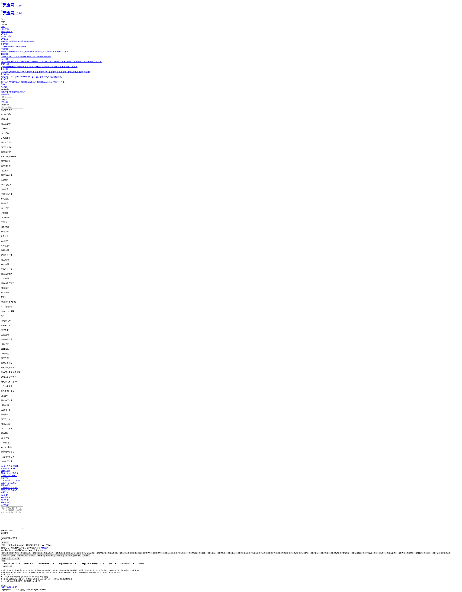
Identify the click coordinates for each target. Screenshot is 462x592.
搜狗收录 (5, 52)
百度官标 (15, 62)
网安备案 (22, 46)
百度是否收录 (54, 62)
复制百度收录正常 (73, 553)
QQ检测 (4, 67)
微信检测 (12, 67)
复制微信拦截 (22, 556)
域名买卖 (13, 92)
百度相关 (5, 59)
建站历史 (5, 39)
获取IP (17, 77)
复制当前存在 (282, 553)
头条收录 (29, 72)
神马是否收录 (51, 72)
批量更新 (77, 556)
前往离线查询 (42, 548)
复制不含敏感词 (379, 553)
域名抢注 (21, 92)
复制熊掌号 (147, 553)
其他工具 (5, 79)
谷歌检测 (54, 67)
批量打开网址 (58, 82)
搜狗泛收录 (52, 52)
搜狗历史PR (29, 52)
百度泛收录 (77, 62)
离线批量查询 (7, 32)
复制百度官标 (169, 553)
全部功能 (5, 505)
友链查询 (47, 57)
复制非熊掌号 (157, 553)
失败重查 (5, 558)
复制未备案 (314, 553)
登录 (3, 102)
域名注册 (5, 92)
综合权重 (5, 57)
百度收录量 (6, 62)
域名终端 (48, 77)
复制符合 (59, 556)
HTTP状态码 (26, 77)
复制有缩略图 (344, 553)
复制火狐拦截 (113, 553)
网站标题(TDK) (7, 77)
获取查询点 (6, 502)
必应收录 (20, 72)
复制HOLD (334, 553)
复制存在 (402, 553)
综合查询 (5, 29)
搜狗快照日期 (41, 52)
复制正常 (5, 553)
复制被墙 (427, 553)
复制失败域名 (15, 558)
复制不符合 (68, 556)
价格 (3, 84)
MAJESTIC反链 (24, 57)
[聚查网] (231, 9)
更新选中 (40, 556)
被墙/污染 (29, 67)
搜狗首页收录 (63, 52)
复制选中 (86, 556)
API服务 (4, 87)
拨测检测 (37, 67)
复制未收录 (253, 553)
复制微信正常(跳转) (8, 556)
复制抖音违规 (37, 553)
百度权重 (98, 62)
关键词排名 (57, 77)
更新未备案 (50, 556)
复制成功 (32, 556)
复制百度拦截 (60, 553)
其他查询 (5, 74)
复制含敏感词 (392, 553)
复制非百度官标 (181, 553)
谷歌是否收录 (39, 72)
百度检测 (45, 67)
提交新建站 (29, 41)
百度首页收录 (88, 62)
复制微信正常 (445, 553)
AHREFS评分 (37, 57)
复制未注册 (324, 553)
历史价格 (40, 77)
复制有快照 (193, 553)
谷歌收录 (12, 72)
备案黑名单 (13, 46)
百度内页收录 (66, 62)
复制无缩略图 (356, 553)
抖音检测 (20, 67)
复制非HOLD (367, 553)
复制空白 (410, 553)
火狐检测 (73, 67)
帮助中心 (5, 94)
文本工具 (5, 82)
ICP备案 (4, 46)
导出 (3, 561)
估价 (34, 77)
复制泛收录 (231, 553)
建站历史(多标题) (16, 41)
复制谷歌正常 (124, 553)
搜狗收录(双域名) (16, 52)
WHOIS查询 (6, 36)
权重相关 (5, 54)
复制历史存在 (303, 553)
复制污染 (435, 553)
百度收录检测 (64, 67)
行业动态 (13, 587)
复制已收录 (211, 553)
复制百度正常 (49, 553)
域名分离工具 (15, 82)
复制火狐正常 (101, 553)
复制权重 (202, 553)
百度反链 (43, 62)
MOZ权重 (13, 57)
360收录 (4, 72)
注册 (7, 102)
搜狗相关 (5, 49)
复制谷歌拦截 (136, 553)
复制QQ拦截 (14, 553)
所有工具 (5, 587)
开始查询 (5, 543)
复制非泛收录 (242, 553)
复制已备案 (293, 553)
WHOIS (4, 34)
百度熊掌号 (24, 62)
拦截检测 (5, 64)
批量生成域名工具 (29, 82)
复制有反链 (221, 553)
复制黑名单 (271, 553)
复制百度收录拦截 (88, 553)
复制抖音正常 (25, 553)
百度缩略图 (34, 62)
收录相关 (5, 69)
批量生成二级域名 (45, 82)
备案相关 (5, 44)
